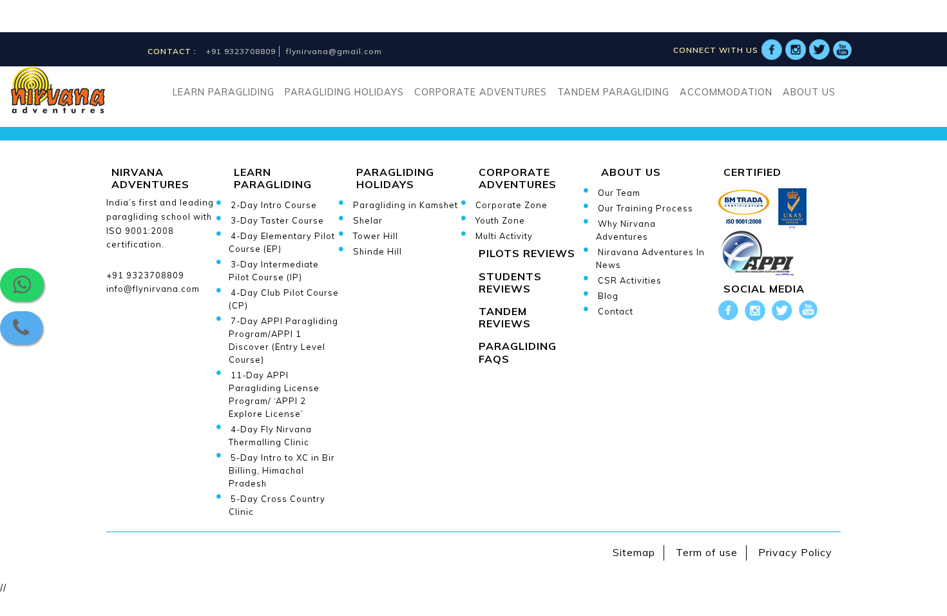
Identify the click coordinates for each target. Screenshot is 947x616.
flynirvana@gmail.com (334, 51)
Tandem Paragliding (613, 92)
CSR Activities (630, 280)
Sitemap (634, 552)
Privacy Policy (795, 552)
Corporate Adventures (480, 92)
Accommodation (726, 92)
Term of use (707, 552)
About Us (809, 92)
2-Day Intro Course (274, 205)
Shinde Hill (377, 251)
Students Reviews (510, 282)
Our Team (619, 193)
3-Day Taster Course (277, 220)
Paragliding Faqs (518, 352)
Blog (608, 296)
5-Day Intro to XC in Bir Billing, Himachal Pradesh (282, 470)
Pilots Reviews (527, 253)
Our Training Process (645, 208)
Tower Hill (375, 236)
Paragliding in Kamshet (405, 205)
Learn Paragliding (223, 92)
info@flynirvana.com (153, 289)
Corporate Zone (511, 205)
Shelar (368, 220)
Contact (615, 311)
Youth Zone (500, 220)
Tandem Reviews (505, 317)
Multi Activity (504, 236)
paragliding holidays (344, 92)
